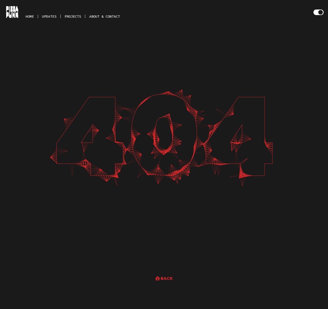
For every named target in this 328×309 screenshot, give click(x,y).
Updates (49, 16)
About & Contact (104, 16)
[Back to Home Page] (12, 12)
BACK (166, 278)
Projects (73, 16)
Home (30, 16)
